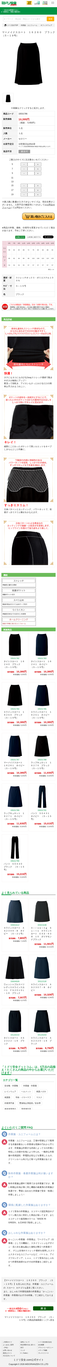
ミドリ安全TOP (12, 25)
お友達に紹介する (34, 237)
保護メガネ (41, 1091)
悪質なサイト (7, 1353)
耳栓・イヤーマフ (23, 1097)
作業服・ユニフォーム (29, 25)
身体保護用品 (10, 1109)
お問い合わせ (7, 1350)
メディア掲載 (42, 1350)
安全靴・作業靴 (11, 1086)
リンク (22, 1350)
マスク (39, 1097)
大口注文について (9, 1355)
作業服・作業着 (30, 1086)
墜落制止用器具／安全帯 (30, 1103)
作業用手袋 (9, 1103)
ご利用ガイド (7, 1342)
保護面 (7, 1097)
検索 (50, 19)
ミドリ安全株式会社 (45, 1342)
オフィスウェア (46, 25)
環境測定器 (26, 1109)
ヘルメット (26, 1091)
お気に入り (20, 237)
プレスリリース (43, 1353)
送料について (25, 1342)
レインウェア (10, 1091)
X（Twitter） (24, 1353)
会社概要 (41, 1345)
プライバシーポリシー (45, 1347)
